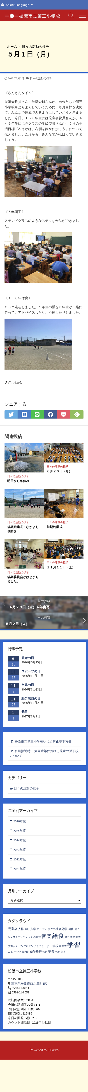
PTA (19, 951)
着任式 (37, 937)
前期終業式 (55, 527)
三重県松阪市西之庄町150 (29, 983)
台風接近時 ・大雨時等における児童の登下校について (44, 753)
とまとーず (43, 946)
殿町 (27, 929)
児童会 (17, 382)
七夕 (57, 951)
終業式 (77, 937)
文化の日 (27, 685)
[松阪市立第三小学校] (33, 15)
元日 (24, 712)
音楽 (46, 936)
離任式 (68, 937)
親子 (76, 929)
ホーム (12, 46)
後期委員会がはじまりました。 (23, 579)
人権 (21, 929)
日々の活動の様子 (35, 46)
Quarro (53, 1050)
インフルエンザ (27, 946)
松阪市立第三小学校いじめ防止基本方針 (43, 741)
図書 (71, 929)
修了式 (51, 929)
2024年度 (19, 840)
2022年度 (19, 859)
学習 (73, 944)
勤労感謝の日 (30, 698)
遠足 (44, 951)
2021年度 (19, 869)
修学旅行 (36, 951)
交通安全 (13, 946)
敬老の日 (27, 658)
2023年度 (19, 850)
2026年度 (19, 821)
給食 (58, 935)
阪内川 (25, 951)
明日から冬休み (18, 481)
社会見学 (61, 929)
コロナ (12, 951)
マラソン (42, 929)
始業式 (63, 946)
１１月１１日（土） (61, 567)
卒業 (51, 951)
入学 (33, 929)
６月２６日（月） (59, 471)
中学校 (54, 946)
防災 (63, 951)
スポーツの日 (30, 671)
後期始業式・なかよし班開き (23, 529)
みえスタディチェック (20, 937)
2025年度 (19, 831)
